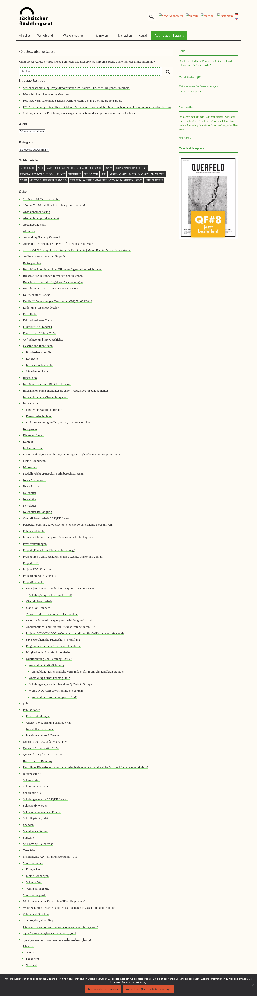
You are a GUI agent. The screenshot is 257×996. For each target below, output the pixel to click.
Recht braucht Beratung (169, 35)
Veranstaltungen (33, 863)
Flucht (61, 174)
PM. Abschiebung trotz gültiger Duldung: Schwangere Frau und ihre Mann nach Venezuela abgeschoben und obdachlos (97, 107)
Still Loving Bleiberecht (38, 844)
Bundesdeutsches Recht (40, 352)
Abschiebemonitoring (36, 212)
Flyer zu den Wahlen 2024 (39, 333)
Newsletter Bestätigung (37, 512)
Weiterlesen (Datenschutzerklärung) (148, 989)
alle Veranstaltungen (189, 91)
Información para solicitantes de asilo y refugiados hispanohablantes (65, 390)
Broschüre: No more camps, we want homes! (50, 288)
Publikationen (31, 710)
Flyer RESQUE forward (37, 327)
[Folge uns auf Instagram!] (225, 15)
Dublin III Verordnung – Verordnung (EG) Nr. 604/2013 (57, 301)
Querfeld (75, 180)
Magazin (143, 174)
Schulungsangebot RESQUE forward (45, 799)
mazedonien (158, 174)
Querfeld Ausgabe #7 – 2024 (41, 748)
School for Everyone (36, 786)
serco (138, 180)
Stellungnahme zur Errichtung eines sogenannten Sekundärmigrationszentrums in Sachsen (79, 113)
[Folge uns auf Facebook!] (208, 15)
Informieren (30, 403)
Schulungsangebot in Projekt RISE (50, 595)
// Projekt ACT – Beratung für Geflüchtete (52, 614)
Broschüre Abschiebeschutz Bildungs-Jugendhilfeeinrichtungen (62, 269)
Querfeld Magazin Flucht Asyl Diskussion (108, 180)
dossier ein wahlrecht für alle (44, 409)
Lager (132, 174)
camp (49, 168)
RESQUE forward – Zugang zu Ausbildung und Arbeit (59, 620)
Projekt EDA (31, 563)
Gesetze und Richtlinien (38, 346)
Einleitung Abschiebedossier (41, 307)
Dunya (108, 168)
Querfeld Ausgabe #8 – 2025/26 (43, 754)
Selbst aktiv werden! (35, 805)
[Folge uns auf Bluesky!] (192, 15)
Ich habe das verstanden (103, 989)
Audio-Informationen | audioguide (44, 256)
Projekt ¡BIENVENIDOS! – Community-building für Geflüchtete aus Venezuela (75, 633)
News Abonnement (34, 480)
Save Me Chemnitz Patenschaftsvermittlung (53, 639)
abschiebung (27, 168)
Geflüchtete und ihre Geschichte (43, 339)
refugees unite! (32, 773)
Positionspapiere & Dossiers (43, 735)
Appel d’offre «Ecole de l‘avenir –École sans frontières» (58, 243)
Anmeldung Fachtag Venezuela (42, 237)
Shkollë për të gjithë (35, 818)
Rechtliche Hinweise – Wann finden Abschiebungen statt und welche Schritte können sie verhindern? (85, 767)
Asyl (40, 168)
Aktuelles (25, 35)
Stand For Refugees (38, 607)
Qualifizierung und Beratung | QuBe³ (49, 659)
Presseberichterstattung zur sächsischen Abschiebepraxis (58, 537)
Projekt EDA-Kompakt (37, 569)
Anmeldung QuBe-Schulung (46, 665)
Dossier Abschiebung (39, 416)
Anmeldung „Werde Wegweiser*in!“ (54, 697)
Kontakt (143, 35)
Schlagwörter (31, 780)
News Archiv (31, 486)
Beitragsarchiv (32, 263)
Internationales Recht (39, 365)
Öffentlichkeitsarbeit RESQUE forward (47, 518)
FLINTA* (50, 174)
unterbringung (154, 180)
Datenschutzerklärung (37, 294)
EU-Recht (32, 358)
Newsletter (29, 493)
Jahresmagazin (118, 174)
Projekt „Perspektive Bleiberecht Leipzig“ (49, 550)
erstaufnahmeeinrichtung (131, 168)
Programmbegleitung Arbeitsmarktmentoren (53, 646)
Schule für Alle (32, 792)
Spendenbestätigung (35, 831)
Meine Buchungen (34, 460)
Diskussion (95, 168)
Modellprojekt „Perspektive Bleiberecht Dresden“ (54, 473)
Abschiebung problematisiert (41, 218)
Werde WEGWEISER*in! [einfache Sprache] (56, 690)
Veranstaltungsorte (37, 888)
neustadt (35, 180)
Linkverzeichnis (33, 448)
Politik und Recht (34, 531)
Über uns (28, 946)
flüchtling (74, 174)
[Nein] (252, 985)
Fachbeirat (32, 958)
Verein (30, 952)
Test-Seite (29, 850)
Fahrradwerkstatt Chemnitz (40, 320)
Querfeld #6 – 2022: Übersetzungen (45, 741)
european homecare (32, 174)
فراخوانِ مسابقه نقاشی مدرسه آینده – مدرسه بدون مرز (57, 939)
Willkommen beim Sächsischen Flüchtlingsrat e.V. (54, 901)
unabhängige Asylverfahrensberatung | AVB (50, 856)
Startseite (29, 837)
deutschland (79, 168)
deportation (61, 168)
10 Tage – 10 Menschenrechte (41, 199)
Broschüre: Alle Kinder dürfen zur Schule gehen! (53, 275)
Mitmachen (125, 35)
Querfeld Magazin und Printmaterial (48, 722)
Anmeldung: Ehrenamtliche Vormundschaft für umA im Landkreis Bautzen (78, 671)
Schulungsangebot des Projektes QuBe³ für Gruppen (61, 684)
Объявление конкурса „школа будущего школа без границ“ (60, 927)
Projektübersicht (33, 582)
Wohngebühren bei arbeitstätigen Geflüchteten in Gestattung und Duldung (69, 907)
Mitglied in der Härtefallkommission (48, 652)
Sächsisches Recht (37, 371)
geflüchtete (91, 174)
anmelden (184, 137)
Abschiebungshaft (34, 224)
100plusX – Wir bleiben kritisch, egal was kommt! (54, 205)
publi (26, 703)
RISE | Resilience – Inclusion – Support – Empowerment (60, 588)
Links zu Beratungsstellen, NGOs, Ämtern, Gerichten (58, 422)
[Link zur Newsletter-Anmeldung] (171, 15)
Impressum (30, 378)
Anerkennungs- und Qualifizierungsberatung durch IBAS (61, 626)
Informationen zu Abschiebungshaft (45, 397)
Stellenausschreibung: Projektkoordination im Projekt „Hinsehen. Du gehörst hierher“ (76, 88)
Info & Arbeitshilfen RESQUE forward (47, 384)
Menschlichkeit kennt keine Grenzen (46, 94)
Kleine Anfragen (33, 435)
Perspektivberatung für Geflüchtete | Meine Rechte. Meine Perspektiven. (68, 524)
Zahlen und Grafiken (36, 914)
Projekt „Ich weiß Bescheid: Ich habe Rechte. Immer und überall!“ (64, 556)
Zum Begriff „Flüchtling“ (39, 920)
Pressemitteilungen (35, 544)
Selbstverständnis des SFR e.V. (42, 812)
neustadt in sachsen (55, 180)
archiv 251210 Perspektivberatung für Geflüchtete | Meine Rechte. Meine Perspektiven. (77, 250)
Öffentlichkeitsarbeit (39, 601)
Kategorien (30, 429)
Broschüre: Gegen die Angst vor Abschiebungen (53, 282)
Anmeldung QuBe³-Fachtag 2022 (49, 678)
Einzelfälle (30, 314)
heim (103, 174)
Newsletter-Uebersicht (40, 729)
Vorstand (31, 965)
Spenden (28, 825)
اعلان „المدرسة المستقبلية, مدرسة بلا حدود (49, 933)
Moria (23, 180)
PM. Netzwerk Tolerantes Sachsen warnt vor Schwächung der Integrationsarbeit (72, 100)
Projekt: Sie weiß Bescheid (39, 575)
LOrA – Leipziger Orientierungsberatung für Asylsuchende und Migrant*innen (72, 454)
